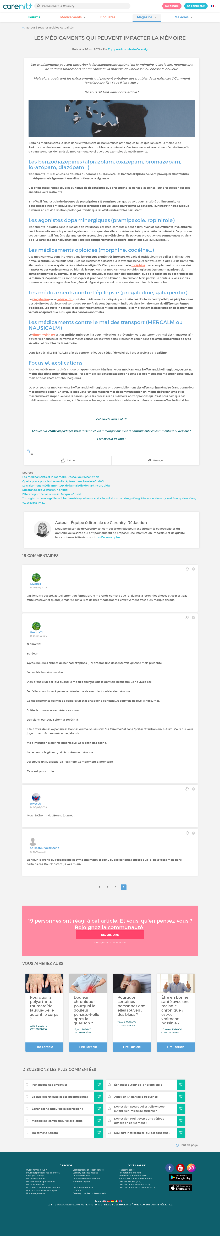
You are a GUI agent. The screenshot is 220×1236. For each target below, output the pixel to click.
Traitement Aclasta (45, 1133)
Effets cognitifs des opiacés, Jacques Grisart (51, 494)
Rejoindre (172, 6)
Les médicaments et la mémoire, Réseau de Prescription (60, 477)
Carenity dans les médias (85, 1172)
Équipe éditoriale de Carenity (128, 49)
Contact (77, 1190)
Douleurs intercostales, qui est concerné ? (142, 1133)
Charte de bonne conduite (86, 1178)
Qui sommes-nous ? (36, 1170)
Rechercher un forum (130, 1172)
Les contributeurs (35, 1184)
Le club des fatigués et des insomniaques (60, 1096)
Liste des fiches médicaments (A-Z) (137, 1187)
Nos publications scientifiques (41, 1190)
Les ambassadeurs (35, 1178)
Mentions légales (81, 1181)
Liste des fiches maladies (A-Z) (134, 1184)
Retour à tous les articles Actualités (49, 27)
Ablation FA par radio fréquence (136, 1096)
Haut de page (188, 1145)
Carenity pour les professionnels (89, 1193)
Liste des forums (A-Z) (130, 1181)
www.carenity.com (68, 1204)
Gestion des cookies (83, 1187)
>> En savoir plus (109, 537)
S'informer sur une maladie (132, 1175)
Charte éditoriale (81, 1175)
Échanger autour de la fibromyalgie (138, 1084)
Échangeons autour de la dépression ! (57, 1108)
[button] (36, 18)
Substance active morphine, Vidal (45, 490)
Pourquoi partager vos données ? (43, 1172)
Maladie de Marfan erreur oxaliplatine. (57, 1120)
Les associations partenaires (40, 1181)
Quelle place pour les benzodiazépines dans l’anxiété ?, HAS (63, 481)
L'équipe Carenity (34, 1175)
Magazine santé (127, 1170)
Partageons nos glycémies (50, 1084)
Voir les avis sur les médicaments (135, 1178)
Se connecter (196, 6)
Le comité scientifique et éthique (43, 1187)
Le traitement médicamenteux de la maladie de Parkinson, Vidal (66, 485)
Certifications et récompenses (88, 1170)
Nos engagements (35, 1193)
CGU (75, 1184)
